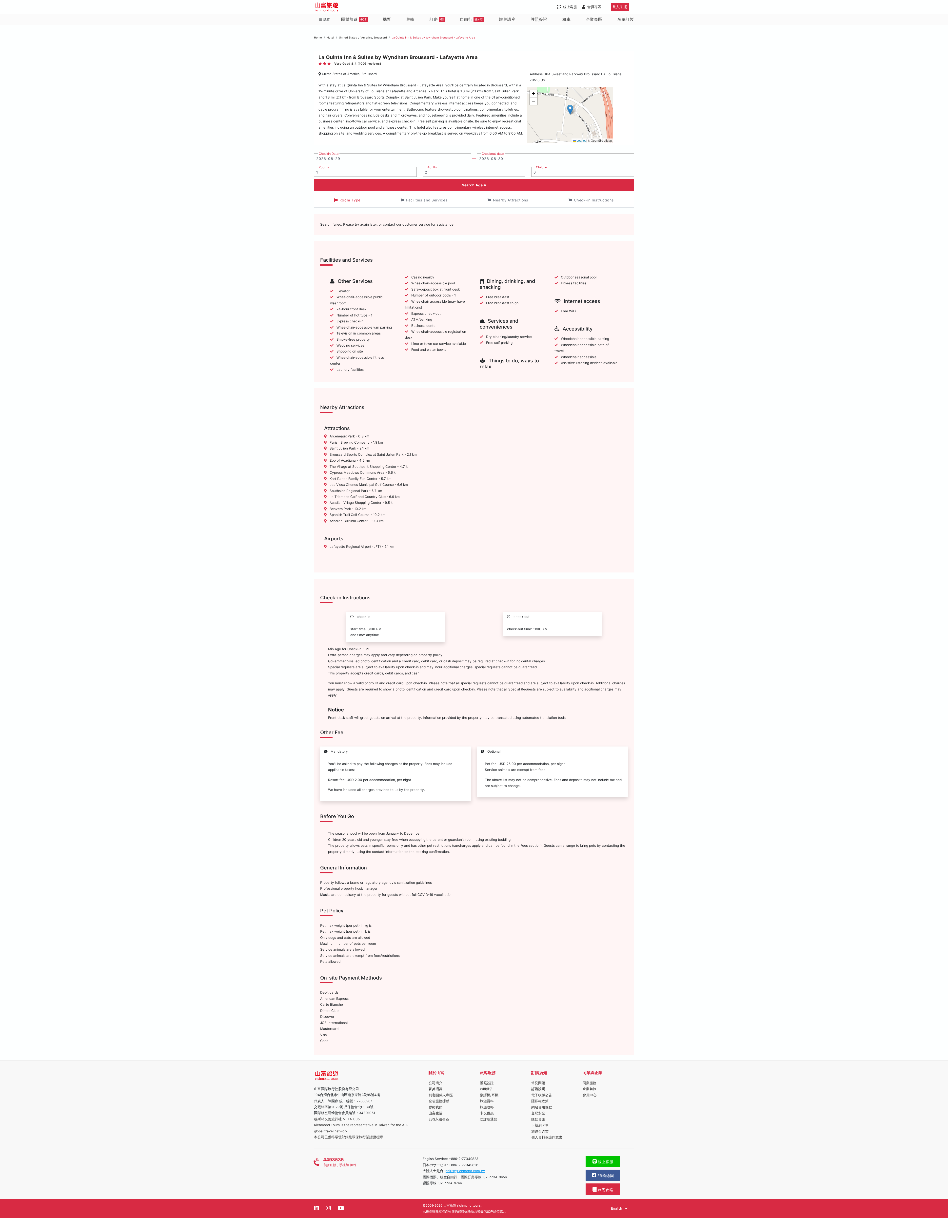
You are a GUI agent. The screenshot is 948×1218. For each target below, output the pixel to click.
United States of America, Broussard (363, 37)
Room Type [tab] (349, 200)
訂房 (437, 19)
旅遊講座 (507, 19)
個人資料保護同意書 (546, 1137)
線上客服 (605, 1162)
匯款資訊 (538, 1119)
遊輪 (410, 19)
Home (318, 37)
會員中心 (589, 1095)
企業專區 (594, 19)
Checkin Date (328, 154)
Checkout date (493, 154)
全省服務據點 (439, 1101)
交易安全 (538, 1113)
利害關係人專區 (441, 1095)
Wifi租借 (486, 1089)
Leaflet (581, 140)
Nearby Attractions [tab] (510, 200)
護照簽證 (539, 19)
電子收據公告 (541, 1095)
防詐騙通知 (488, 1119)
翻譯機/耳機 (489, 1095)
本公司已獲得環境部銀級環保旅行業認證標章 (348, 1137)
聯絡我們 (435, 1107)
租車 (566, 19)
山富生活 (435, 1113)
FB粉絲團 (605, 1176)
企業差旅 (589, 1089)
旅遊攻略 (487, 1107)
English (617, 1208)
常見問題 (538, 1083)
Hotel (330, 37)
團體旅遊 (354, 19)
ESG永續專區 (439, 1119)
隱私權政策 (540, 1101)
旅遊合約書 (540, 1131)
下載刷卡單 (540, 1125)
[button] (570, 110)
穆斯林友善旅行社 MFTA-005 (337, 1119)
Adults (432, 167)
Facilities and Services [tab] (427, 200)
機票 (387, 19)
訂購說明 (538, 1089)
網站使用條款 (541, 1107)
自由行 (471, 19)
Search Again (474, 185)
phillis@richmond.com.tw (465, 1171)
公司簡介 (435, 1083)
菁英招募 (435, 1089)
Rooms (324, 167)
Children (542, 167)
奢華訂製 (625, 19)
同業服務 (589, 1083)
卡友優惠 (487, 1113)
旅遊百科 (487, 1101)
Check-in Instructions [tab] (594, 200)
